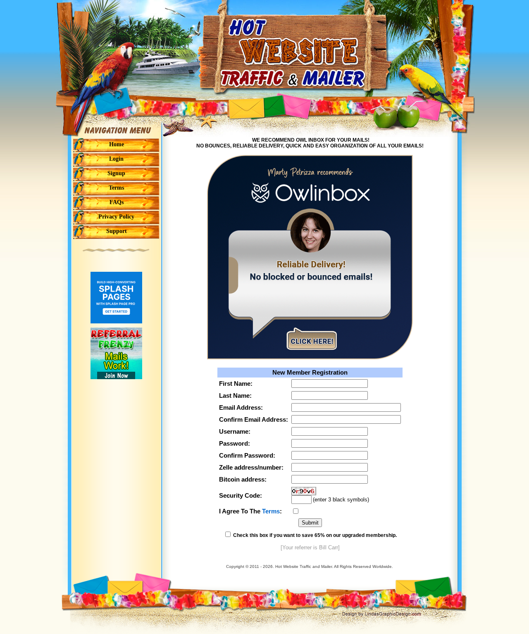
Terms (271, 511)
